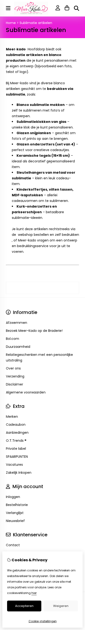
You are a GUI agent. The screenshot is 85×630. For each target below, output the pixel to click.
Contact (13, 545)
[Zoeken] (76, 8)
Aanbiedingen (17, 432)
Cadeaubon (16, 424)
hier (34, 593)
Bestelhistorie (17, 504)
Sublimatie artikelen (36, 22)
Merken (12, 416)
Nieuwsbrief (15, 520)
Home (11, 22)
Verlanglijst (15, 512)
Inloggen (13, 496)
